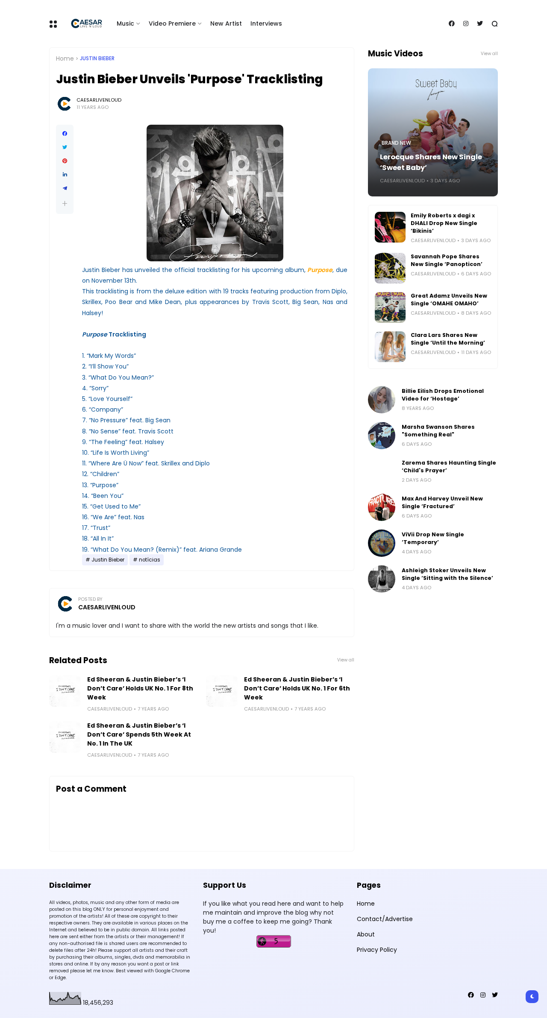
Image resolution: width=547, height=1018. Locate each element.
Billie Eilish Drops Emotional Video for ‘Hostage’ (443, 394)
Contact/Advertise (385, 919)
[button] (64, 203)
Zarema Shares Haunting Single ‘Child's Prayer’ (449, 466)
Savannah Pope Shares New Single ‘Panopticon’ (446, 260)
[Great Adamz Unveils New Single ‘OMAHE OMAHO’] (390, 307)
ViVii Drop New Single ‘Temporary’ (433, 538)
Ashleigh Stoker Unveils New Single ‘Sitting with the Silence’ (447, 574)
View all (345, 660)
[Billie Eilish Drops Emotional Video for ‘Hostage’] (381, 399)
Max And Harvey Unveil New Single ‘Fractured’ (442, 502)
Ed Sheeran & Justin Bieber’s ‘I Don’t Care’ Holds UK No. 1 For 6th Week (297, 688)
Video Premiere (172, 23)
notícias (149, 559)
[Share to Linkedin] (64, 174)
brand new (396, 143)
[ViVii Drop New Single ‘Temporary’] (381, 543)
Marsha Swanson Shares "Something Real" (438, 430)
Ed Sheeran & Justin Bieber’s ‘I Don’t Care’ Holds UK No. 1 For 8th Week (140, 688)
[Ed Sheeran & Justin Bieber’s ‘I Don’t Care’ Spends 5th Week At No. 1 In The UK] (65, 737)
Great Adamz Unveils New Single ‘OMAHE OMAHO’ (449, 299)
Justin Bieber (97, 58)
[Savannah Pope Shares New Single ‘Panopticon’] (390, 268)
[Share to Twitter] (64, 147)
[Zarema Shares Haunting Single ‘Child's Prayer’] (381, 471)
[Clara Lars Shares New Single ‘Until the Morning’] (390, 346)
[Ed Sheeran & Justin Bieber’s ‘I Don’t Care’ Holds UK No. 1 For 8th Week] (65, 691)
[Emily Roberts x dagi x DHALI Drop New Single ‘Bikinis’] (390, 227)
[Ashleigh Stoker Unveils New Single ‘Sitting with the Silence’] (381, 579)
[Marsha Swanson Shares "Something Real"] (381, 435)
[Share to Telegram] (64, 188)
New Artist (226, 23)
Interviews (266, 23)
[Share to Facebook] (64, 133)
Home (65, 58)
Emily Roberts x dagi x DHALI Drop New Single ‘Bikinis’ (444, 223)
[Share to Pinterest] (64, 161)
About (366, 934)
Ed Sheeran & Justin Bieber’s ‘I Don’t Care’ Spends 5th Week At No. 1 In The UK (139, 734)
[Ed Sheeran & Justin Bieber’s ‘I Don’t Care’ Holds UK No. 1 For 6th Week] (222, 691)
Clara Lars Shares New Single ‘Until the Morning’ (448, 338)
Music (125, 23)
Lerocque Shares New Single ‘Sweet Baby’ (431, 162)
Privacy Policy (377, 949)
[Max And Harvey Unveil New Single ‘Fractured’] (381, 507)
